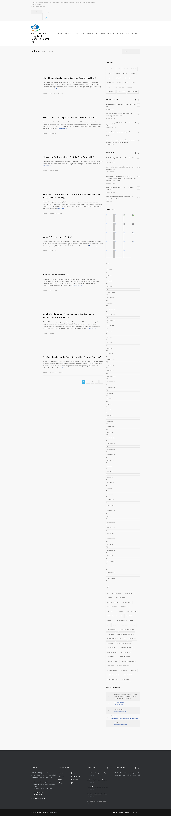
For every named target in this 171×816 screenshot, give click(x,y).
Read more (59, 89)
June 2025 (109, 337)
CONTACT (135, 33)
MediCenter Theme (40, 813)
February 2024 (111, 427)
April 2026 (109, 281)
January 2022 (110, 505)
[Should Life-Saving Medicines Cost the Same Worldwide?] (73, 147)
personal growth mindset (128, 661)
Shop (60, 783)
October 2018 (111, 550)
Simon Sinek (124, 670)
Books (126, 69)
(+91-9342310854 (119, 705)
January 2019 (110, 544)
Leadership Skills (111, 648)
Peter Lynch (110, 666)
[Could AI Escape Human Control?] (73, 227)
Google (133, 625)
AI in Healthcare (116, 593)
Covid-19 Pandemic (132, 611)
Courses (117, 73)
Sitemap (127, 813)
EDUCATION (100, 33)
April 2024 (109, 415)
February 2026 (111, 292)
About (61, 773)
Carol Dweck (110, 611)
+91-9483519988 (36, 4)
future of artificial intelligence (124, 620)
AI (107, 593)
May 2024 (109, 410)
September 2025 (111, 320)
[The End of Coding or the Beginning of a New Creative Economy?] (73, 347)
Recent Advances (119, 87)
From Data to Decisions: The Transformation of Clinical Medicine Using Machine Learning (97, 794)
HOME (60, 33)
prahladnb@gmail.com (39, 6)
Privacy (115, 813)
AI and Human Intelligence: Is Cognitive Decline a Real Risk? (69, 78)
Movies (119, 82)
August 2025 (110, 326)
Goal (114, 625)
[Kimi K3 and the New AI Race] (73, 264)
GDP (108, 625)
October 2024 (111, 382)
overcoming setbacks (126, 657)
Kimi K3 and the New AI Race (55, 274)
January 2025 (110, 365)
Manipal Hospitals (126, 652)
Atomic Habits (127, 602)
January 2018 (110, 555)
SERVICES (90, 33)
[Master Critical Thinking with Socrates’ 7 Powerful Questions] (73, 107)
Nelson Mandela (111, 657)
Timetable (75, 779)
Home (43, 52)
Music (126, 82)
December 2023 (111, 438)
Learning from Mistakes (126, 648)
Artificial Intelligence (113, 602)
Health (57, 170)
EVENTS (119, 33)
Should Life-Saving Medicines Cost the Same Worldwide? (68, 157)
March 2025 (110, 354)
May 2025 (109, 342)
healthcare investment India (125, 634)
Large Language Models (124, 643)
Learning (127, 78)
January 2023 (110, 483)
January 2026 (110, 298)
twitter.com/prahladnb (120, 724)
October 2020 (111, 522)
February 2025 (111, 359)
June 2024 (109, 404)
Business (52, 170)
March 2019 (110, 533)
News (133, 82)
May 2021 (109, 516)
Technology (59, 93)
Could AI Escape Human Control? (57, 237)
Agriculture (110, 69)
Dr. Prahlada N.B (130, 616)
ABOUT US (68, 33)
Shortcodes (75, 783)
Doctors (61, 776)
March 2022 (110, 494)
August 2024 (110, 393)
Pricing (74, 773)
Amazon (109, 598)
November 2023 (111, 443)
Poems (108, 87)
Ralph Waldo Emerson (123, 666)
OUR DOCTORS (79, 33)
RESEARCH (110, 33)
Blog (60, 779)
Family (125, 73)
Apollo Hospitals (120, 598)
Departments (76, 776)
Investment (118, 78)
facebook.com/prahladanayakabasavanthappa (124, 718)
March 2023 (110, 477)
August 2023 (110, 460)
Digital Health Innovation (114, 616)
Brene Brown (124, 607)
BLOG (127, 33)
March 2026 (110, 286)
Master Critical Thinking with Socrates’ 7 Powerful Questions (70, 117)
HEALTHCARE (110, 634)
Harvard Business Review (127, 629)
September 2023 (111, 455)
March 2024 (110, 421)
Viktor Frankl (125, 679)
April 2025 (109, 348)
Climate (109, 73)
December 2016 (111, 567)
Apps (119, 69)
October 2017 (111, 561)
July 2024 (109, 399)
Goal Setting (123, 625)
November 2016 (111, 572)
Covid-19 (120, 611)
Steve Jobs (133, 670)
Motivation (53, 133)
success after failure (113, 675)
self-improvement (112, 670)
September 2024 (111, 387)
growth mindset (111, 629)
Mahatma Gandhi (112, 652)
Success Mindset (127, 675)
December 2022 (111, 488)
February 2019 (111, 539)
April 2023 (109, 471)
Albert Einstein (129, 593)
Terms (121, 813)
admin (45, 93)
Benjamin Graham (112, 607)
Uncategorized (132, 91)
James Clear (110, 643)
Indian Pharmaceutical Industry (116, 638)
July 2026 (109, 270)
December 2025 (111, 303)
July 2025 (109, 331)
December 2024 (111, 370)
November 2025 (111, 309)
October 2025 (111, 314)
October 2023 (111, 449)
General (133, 73)
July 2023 (109, 466)
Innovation (132, 638)
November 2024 (111, 376)
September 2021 (111, 511)
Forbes (109, 620)
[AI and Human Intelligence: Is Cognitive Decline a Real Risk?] (73, 68)
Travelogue (121, 91)
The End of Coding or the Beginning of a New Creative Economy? (72, 357)
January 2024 (110, 432)
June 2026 (109, 275)
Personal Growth (112, 661)
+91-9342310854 (119, 703)
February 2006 (111, 578)
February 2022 (111, 499)
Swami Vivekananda (112, 679)
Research (52, 93)
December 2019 (111, 527)
